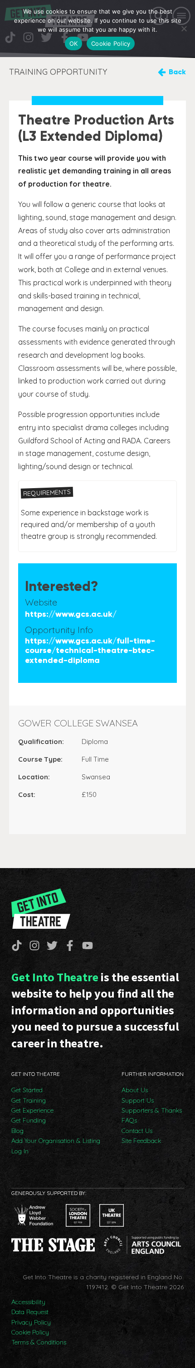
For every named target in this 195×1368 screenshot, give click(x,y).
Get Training (28, 1100)
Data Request (30, 1312)
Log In (20, 1151)
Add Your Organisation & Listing (55, 1141)
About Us (135, 1090)
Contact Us (137, 1131)
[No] (183, 28)
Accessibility (28, 1302)
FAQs (129, 1120)
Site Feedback (141, 1141)
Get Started (27, 1090)
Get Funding (28, 1120)
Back (177, 71)
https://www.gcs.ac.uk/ (71, 614)
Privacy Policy (31, 1322)
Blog (17, 1131)
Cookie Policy (30, 1332)
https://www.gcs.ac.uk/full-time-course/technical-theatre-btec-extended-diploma (90, 650)
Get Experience (32, 1110)
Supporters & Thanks (152, 1110)
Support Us (138, 1100)
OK (73, 43)
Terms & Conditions (38, 1342)
